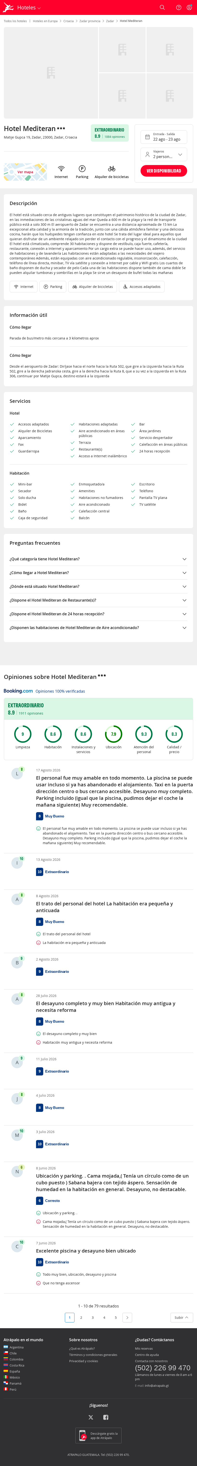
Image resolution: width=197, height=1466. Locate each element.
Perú (13, 1389)
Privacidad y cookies (83, 1361)
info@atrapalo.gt (157, 1385)
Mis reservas (144, 1348)
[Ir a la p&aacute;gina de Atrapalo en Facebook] (106, 1419)
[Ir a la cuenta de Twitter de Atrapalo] (91, 1419)
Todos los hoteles (15, 21)
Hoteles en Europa (45, 21)
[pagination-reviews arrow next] (127, 1317)
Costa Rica (17, 1365)
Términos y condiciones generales (93, 1355)
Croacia (68, 21)
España (15, 1371)
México (15, 1377)
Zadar (110, 21)
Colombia (16, 1359)
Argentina (17, 1347)
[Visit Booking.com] (18, 691)
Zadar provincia (90, 21)
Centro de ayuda (147, 1355)
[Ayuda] (179, 7)
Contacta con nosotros (151, 1361)
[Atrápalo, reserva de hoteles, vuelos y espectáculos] (8, 7)
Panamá (15, 1383)
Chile (13, 1353)
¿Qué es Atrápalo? (82, 1348)
